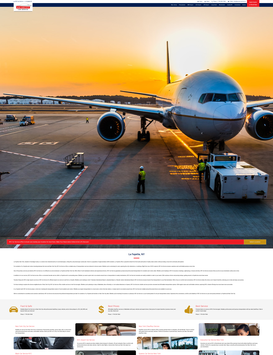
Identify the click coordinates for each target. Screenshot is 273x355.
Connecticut (237, 4)
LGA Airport (198, 4)
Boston (244, 4)
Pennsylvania (182, 4)
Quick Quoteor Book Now (253, 3)
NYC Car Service (19, 1)
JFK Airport (206, 4)
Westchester (222, 4)
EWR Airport (190, 4)
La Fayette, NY (28, 1)
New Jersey (174, 4)
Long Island (214, 4)
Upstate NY (229, 4)
